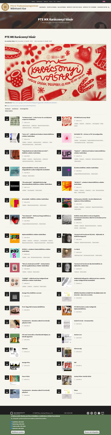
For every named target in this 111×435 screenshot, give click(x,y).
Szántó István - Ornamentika (83, 321)
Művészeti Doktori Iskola (74, 7)
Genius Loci (78, 334)
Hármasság (78, 348)
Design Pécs (26, 362)
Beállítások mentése (18, 432)
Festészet (7, 109)
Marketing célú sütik (18, 424)
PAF (75, 362)
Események (55, 22)
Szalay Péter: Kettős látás (82, 376)
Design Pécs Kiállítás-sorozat (31, 293)
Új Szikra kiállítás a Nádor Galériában (86, 168)
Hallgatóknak (62, 7)
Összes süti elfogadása (92, 432)
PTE (54, 1)
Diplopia (24, 348)
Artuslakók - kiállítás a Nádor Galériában (35, 199)
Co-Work (77, 249)
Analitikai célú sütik (18, 422)
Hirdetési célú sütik (18, 428)
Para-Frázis (26, 376)
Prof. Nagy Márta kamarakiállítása (33, 307)
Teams (50, 1)
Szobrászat (15, 109)
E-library (59, 1)
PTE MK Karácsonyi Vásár (82, 117)
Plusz (76, 390)
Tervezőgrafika (24, 109)
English (103, 1)
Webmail (46, 1)
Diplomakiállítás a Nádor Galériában (34, 234)
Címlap (43, 22)
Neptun (33, 1)
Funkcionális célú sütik (18, 426)
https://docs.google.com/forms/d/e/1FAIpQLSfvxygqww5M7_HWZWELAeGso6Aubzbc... (35, 102)
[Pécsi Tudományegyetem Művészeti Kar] (19, 10)
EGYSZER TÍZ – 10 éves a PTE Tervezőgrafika (88, 134)
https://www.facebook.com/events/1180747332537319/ (21, 106)
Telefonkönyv (39, 1)
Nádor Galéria (49, 22)
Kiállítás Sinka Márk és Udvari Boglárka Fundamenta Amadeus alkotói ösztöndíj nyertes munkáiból (90, 218)
